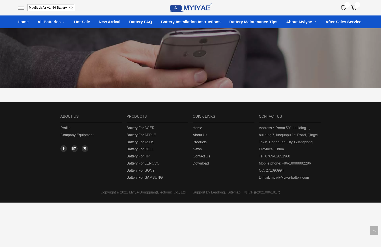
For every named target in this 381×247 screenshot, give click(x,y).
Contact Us (201, 156)
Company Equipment (76, 135)
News (197, 149)
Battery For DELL (140, 149)
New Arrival (109, 22)
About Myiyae (299, 22)
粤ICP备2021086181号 (262, 192)
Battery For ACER (141, 128)
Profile (65, 128)
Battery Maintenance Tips (253, 22)
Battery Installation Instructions (190, 22)
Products (200, 142)
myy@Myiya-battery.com (290, 177)
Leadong (218, 192)
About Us (200, 135)
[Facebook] (63, 148)
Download (201, 163)
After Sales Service (343, 22)
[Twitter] (85, 148)
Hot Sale (82, 22)
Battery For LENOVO (143, 163)
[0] (344, 8)
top (374, 230)
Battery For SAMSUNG (145, 177)
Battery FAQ (140, 22)
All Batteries (49, 22)
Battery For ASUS (140, 142)
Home (23, 22)
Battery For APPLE (141, 135)
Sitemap (234, 192)
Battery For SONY (141, 170)
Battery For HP (138, 156)
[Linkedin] (74, 148)
